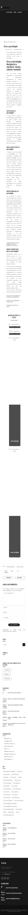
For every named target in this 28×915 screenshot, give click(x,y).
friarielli (19, 777)
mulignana (7, 678)
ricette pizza (11, 812)
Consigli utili (7, 741)
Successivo (19, 577)
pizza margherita (7, 789)
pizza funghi (14, 786)
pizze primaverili (15, 797)
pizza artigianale (16, 783)
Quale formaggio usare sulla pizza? (16, 717)
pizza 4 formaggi (7, 783)
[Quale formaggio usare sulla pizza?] (5, 718)
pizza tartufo (6, 791)
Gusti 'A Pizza (7, 746)
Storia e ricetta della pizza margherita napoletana (13, 296)
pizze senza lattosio (18, 800)
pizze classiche (20, 566)
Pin (17, 571)
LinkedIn (6, 572)
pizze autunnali (14, 791)
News (5, 749)
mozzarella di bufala (7, 780)
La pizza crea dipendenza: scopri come (13, 301)
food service (13, 777)
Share (5, 571)
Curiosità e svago (17, 49)
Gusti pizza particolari (13, 711)
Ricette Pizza (7, 756)
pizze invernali (6, 797)
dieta (15, 272)
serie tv (17, 812)
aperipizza (19, 771)
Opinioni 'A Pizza (8, 751)
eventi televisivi (15, 774)
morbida (7, 674)
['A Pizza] (5, 8)
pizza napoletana (10, 566)
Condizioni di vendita (15, 911)
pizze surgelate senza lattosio (10, 806)
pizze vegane (19, 809)
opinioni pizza (18, 780)
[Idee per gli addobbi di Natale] (5, 706)
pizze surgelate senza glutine (10, 803)
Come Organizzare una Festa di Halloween (16, 724)
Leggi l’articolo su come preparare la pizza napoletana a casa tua (13, 244)
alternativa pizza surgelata (9, 771)
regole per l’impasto (13, 209)
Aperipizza (6, 738)
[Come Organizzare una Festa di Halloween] (5, 725)
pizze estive (14, 794)
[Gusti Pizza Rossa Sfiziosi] (5, 694)
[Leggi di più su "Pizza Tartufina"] (11, 557)
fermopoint (5, 777)
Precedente (8, 577)
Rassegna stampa (8, 754)
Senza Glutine (7, 759)
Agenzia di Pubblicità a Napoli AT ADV (9, 910)
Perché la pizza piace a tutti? (12, 305)
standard (7, 670)
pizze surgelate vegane (8, 809)
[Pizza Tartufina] (17, 557)
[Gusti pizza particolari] (5, 712)
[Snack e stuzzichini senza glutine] (5, 700)
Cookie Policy (20, 910)
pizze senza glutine (7, 800)
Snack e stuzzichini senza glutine (16, 698)
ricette (4, 812)
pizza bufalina (6, 786)
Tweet (12, 571)
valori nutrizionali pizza (8, 815)
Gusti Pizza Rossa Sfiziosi (14, 692)
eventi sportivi (6, 774)
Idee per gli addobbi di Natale (15, 705)
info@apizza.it (7, 874)
